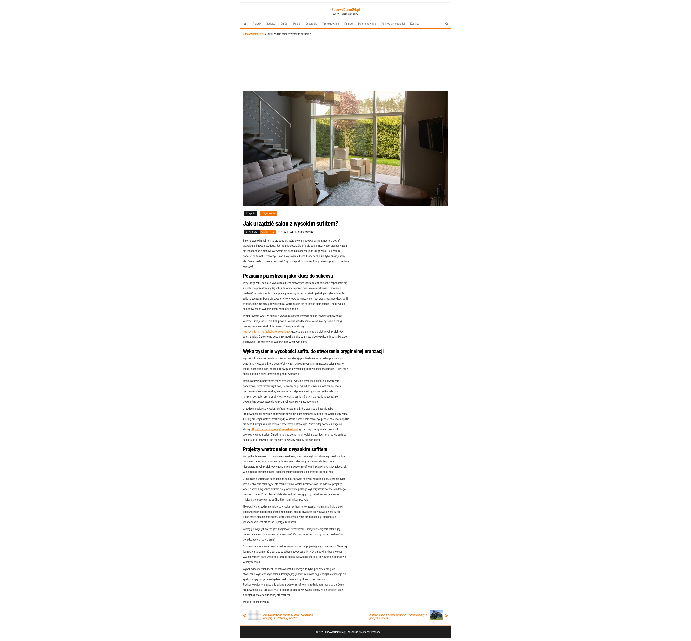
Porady (257, 23)
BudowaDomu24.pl (345, 9)
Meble (296, 23)
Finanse (348, 23)
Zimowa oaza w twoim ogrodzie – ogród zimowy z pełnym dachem (398, 616)
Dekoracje (311, 23)
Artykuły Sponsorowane (298, 231)
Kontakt (414, 23)
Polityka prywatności (393, 23)
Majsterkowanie (367, 23)
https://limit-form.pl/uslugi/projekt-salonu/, (267, 331)
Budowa (270, 23)
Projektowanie (330, 23)
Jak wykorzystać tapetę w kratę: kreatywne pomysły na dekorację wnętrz (288, 616)
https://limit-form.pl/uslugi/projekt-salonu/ (274, 429)
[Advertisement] (345, 64)
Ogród (284, 23)
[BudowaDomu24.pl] (245, 23)
